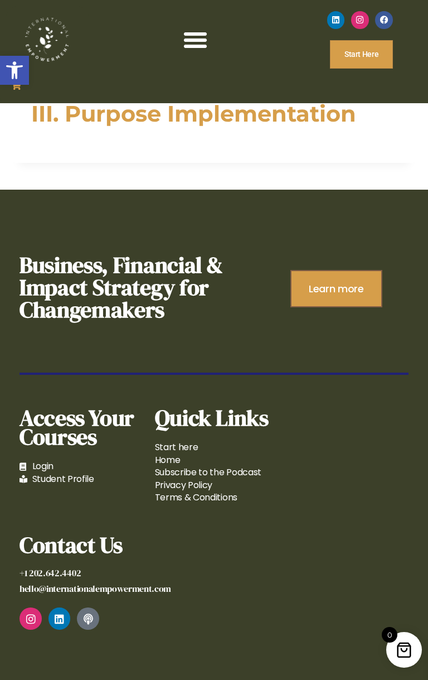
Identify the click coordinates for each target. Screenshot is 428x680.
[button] (14, 70)
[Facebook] (384, 20)
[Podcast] (88, 618)
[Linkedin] (336, 20)
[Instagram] (360, 20)
